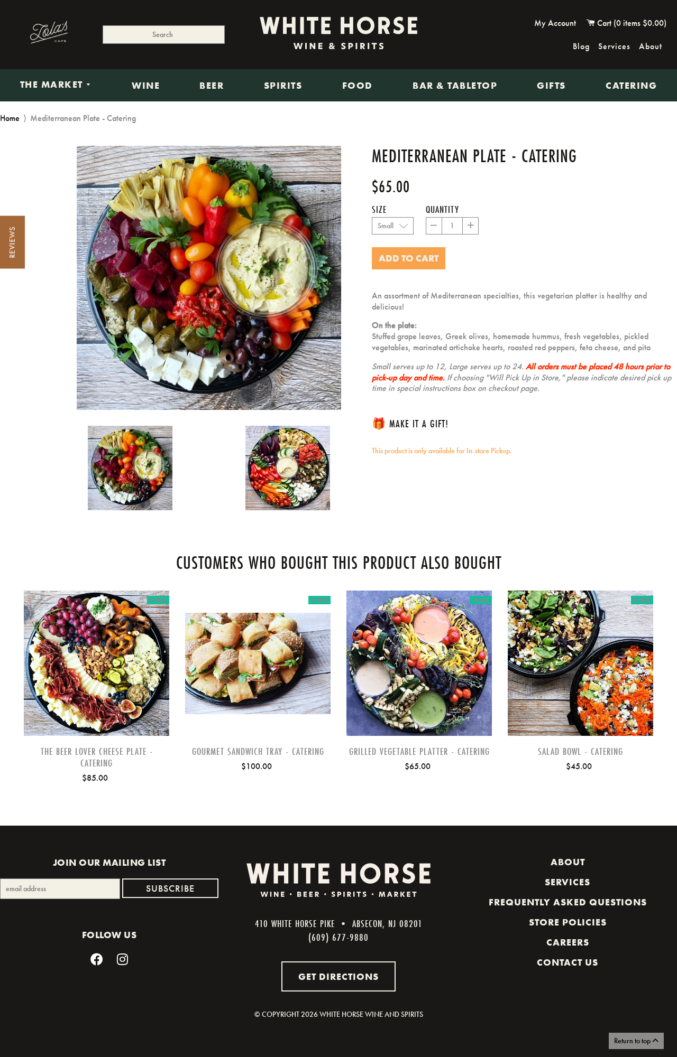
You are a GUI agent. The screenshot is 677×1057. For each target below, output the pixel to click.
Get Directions (338, 976)
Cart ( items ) (630, 23)
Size (379, 209)
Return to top (633, 1040)
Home (10, 118)
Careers (567, 942)
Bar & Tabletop (455, 85)
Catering (631, 85)
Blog (581, 46)
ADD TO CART (97, 680)
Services (614, 46)
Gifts (551, 85)
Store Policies (568, 922)
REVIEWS (12, 242)
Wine (146, 85)
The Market (53, 85)
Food (357, 85)
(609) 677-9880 (338, 937)
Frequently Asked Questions (568, 902)
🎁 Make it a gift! (410, 423)
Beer (211, 85)
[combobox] (164, 34)
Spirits (283, 85)
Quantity (442, 209)
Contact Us (567, 962)
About (650, 46)
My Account (555, 23)
